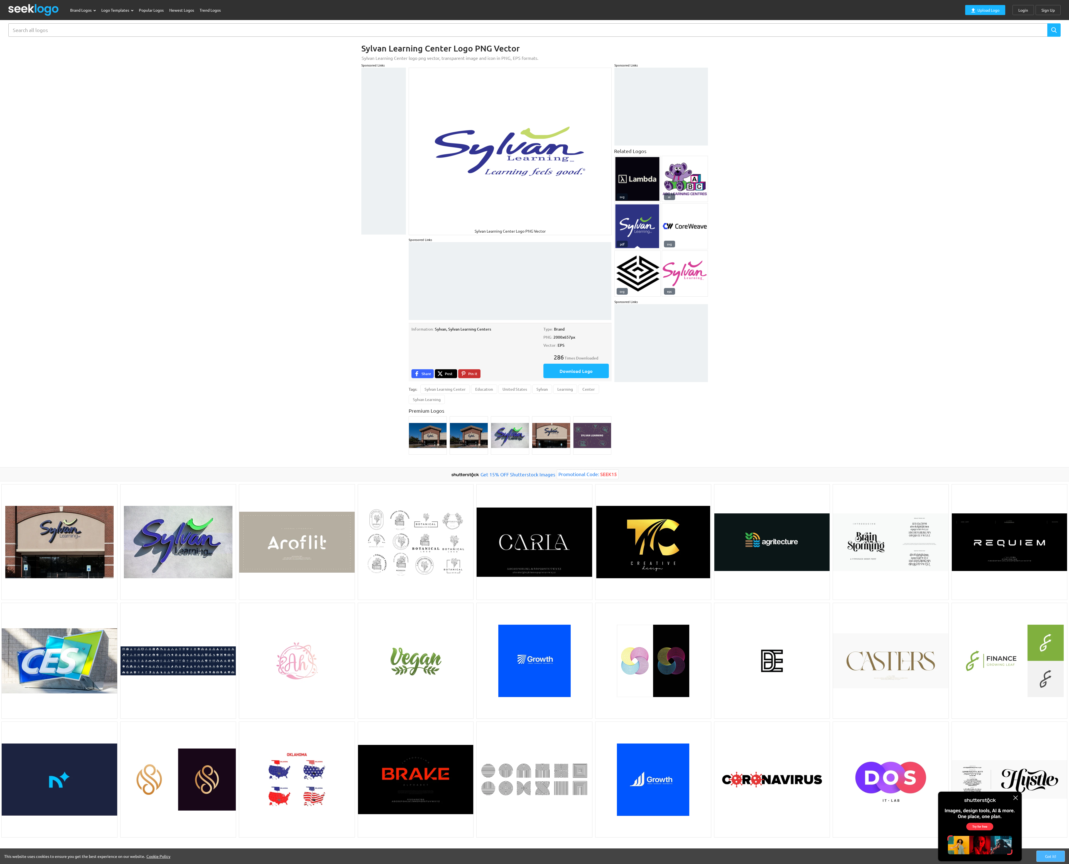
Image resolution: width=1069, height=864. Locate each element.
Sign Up (1048, 10)
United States (514, 389)
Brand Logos (81, 10)
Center (588, 389)
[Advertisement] (383, 151)
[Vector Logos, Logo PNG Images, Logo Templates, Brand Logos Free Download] (33, 10)
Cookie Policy (158, 856)
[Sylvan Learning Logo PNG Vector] (637, 226)
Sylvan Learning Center (445, 389)
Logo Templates (115, 10)
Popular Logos (151, 10)
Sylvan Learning (427, 399)
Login (1023, 10)
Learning (565, 389)
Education (484, 389)
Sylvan (542, 389)
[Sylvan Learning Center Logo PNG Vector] (685, 273)
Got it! (1050, 856)
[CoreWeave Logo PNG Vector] (685, 226)
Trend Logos (210, 10)
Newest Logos (181, 10)
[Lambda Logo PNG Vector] (637, 179)
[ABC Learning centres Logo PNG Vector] (685, 179)
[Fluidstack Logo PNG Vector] (637, 273)
